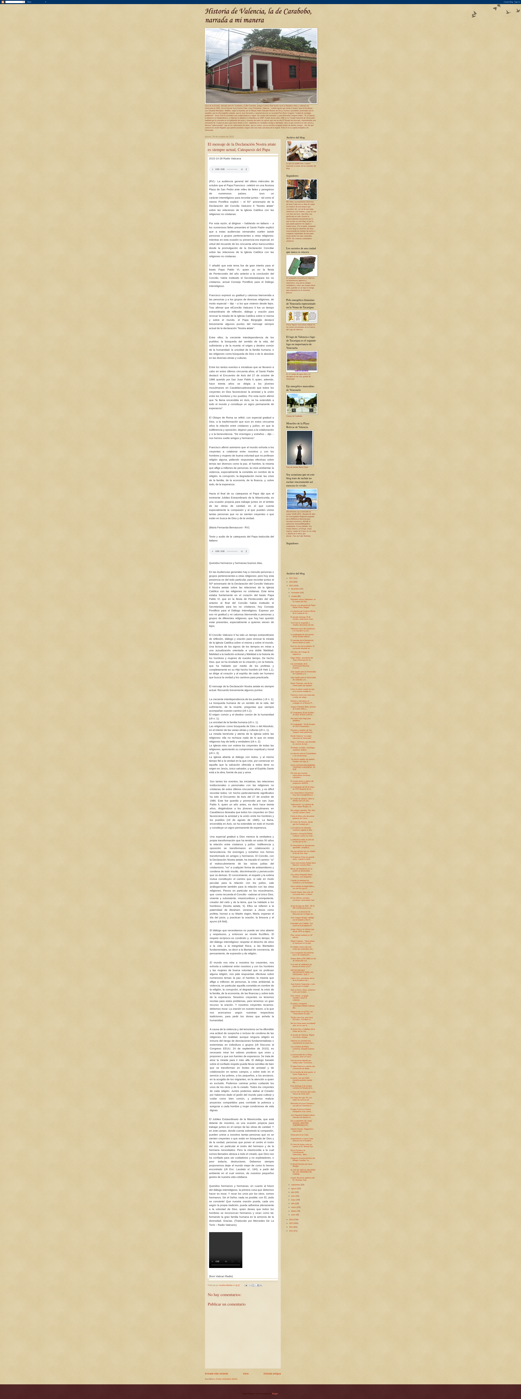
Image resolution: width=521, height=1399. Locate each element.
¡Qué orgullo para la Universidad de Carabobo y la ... (303, 673)
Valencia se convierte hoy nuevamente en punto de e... (303, 1042)
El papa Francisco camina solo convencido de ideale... (303, 1067)
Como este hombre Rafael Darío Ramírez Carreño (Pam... (303, 864)
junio (293, 1196)
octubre (294, 596)
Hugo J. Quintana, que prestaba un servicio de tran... (303, 743)
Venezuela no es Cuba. (300, 1135)
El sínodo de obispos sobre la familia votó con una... (302, 800)
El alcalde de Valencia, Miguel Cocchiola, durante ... (302, 1036)
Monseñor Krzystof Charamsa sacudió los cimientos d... (302, 1104)
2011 (291, 1231)
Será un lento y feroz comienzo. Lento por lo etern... (303, 991)
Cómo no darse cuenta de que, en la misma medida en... (303, 690)
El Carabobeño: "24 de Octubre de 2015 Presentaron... (303, 725)
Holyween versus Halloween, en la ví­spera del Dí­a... (303, 600)
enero (293, 1215)
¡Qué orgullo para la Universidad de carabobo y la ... (303, 679)
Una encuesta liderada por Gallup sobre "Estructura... (302, 1061)
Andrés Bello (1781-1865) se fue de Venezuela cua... (303, 960)
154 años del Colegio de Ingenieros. (300, 653)
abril (293, 1203)
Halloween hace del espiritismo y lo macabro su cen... (303, 630)
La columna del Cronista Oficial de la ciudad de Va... (303, 612)
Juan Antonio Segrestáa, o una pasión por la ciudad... (303, 985)
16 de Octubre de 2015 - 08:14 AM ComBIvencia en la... (302, 907)
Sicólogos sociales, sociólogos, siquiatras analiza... (303, 749)
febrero (294, 1211)
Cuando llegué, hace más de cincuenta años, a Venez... (302, 893)
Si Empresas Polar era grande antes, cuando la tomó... (302, 858)
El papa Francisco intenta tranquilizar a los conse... (301, 1110)
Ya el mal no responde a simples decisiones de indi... (303, 624)
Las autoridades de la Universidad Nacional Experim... (300, 666)
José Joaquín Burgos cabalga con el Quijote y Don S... (302, 919)
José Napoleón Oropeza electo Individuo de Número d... (303, 1116)
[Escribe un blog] (253, 1285)
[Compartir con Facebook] (258, 1285)
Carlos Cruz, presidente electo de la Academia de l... (302, 979)
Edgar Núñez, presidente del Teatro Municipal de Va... (302, 659)
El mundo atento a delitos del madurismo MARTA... (302, 782)
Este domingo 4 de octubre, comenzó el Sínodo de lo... (302, 1087)
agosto (294, 1189)
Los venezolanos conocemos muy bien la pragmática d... (302, 794)
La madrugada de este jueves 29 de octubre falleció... (302, 636)
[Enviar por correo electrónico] (250, 1285)
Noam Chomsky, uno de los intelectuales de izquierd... (302, 684)
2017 (291, 578)
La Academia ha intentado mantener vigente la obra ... (302, 829)
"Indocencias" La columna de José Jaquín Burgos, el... (302, 805)
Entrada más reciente (216, 1373)
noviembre (295, 593)
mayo (293, 1200)
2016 (291, 582)
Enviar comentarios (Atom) (226, 1379)
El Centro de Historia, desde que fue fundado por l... (302, 823)
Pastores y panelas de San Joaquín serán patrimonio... (302, 731)
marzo (294, 1207)
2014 (291, 1220)
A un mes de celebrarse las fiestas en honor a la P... (301, 965)
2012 (291, 1227)
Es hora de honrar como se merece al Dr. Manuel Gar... (302, 1145)
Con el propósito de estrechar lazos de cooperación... (302, 954)
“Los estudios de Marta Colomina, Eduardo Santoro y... (302, 1049)
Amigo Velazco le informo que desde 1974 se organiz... (302, 930)
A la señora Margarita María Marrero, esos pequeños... (302, 876)
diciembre (295, 589)
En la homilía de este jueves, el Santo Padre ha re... (303, 1073)
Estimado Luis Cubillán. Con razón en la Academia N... (302, 924)
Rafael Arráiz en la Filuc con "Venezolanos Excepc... (302, 1013)
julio (293, 1192)
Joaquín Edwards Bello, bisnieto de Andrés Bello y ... (303, 708)
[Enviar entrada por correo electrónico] (246, 1285)
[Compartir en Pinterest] (261, 1285)
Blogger (275, 1394)
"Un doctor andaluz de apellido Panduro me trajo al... (302, 760)
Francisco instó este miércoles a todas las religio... (303, 696)
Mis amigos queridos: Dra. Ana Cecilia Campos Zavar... (303, 811)
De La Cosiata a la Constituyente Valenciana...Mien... (299, 1152)
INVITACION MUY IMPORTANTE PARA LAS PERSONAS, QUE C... (302, 972)
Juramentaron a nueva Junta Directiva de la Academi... (302, 1140)
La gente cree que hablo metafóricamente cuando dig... (301, 1080)
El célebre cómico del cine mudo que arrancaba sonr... (302, 948)
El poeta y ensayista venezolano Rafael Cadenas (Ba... (303, 1006)
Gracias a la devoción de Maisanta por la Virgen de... (302, 913)
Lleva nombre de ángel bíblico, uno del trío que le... (303, 887)
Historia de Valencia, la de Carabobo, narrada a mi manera (258, 16)
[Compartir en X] (255, 1285)
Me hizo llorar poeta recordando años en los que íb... (303, 1024)
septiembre (295, 1185)
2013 (291, 1223)
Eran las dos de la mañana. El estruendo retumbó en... (302, 647)
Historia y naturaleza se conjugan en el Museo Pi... (302, 702)
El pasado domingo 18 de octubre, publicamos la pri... (302, 618)
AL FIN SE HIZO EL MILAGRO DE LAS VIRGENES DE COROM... (303, 1172)
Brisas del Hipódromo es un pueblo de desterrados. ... (302, 870)
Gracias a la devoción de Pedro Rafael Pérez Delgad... (303, 606)
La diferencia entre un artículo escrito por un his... (302, 841)
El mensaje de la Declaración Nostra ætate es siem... (302, 641)
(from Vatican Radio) (221, 1276)
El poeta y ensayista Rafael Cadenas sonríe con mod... (302, 835)
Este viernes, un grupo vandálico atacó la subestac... (299, 998)
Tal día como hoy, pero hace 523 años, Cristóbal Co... (302, 1018)
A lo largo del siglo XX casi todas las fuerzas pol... (301, 1099)
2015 (291, 586)
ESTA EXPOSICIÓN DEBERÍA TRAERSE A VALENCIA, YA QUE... (303, 767)
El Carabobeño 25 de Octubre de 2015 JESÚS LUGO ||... (302, 714)
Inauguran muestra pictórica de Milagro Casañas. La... (303, 1159)
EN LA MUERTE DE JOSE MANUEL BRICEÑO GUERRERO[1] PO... (301, 1123)
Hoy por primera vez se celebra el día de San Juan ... (303, 852)
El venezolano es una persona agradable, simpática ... (302, 846)
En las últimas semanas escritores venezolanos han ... (302, 900)
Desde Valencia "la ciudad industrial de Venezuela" (301, 737)
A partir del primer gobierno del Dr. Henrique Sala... (302, 1179)
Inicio (246, 1373)
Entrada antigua (272, 1373)
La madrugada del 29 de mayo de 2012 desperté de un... (302, 788)
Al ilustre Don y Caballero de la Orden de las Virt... (303, 1030)
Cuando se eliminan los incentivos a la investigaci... (303, 881)
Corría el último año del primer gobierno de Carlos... (302, 817)
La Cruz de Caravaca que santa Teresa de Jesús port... (303, 1093)
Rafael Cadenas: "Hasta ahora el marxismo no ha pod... (302, 942)
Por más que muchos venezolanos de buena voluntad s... (300, 775)
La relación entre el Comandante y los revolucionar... (303, 754)
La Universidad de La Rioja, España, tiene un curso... (301, 1056)
